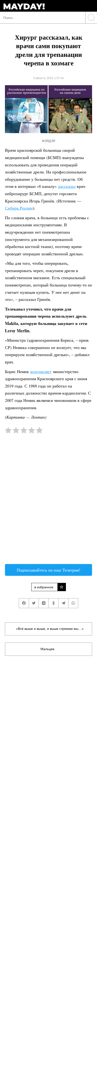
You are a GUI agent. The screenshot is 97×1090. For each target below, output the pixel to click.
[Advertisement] (48, 501)
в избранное (43, 587)
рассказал (67, 186)
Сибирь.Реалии (19, 208)
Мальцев (47, 649)
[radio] (8, 431)
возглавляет (41, 371)
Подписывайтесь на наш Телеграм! (48, 570)
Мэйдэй (48, 141)
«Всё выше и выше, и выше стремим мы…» (50, 629)
